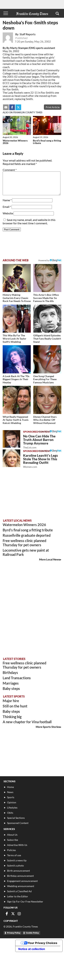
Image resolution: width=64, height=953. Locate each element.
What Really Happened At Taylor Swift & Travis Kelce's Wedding (15, 419)
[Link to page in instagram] (19, 913)
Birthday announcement (20, 875)
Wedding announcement (20, 886)
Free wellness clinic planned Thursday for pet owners (24, 542)
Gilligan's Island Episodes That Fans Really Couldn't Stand (47, 338)
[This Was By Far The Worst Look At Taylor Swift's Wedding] (17, 319)
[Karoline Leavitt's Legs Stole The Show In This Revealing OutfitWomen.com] (11, 458)
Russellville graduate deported (26, 535)
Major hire (11, 701)
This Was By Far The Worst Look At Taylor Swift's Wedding (14, 338)
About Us (12, 834)
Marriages (11, 683)
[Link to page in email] (6, 107)
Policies (11, 850)
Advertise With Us (17, 844)
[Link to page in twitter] (18, 107)
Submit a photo (15, 865)
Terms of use (14, 855)
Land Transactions (17, 678)
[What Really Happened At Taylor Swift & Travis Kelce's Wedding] (17, 400)
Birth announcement (18, 870)
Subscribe (12, 839)
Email (7, 206)
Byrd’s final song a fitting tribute (47, 142)
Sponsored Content (17, 822)
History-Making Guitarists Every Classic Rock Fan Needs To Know (17, 297)
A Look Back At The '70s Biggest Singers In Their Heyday (16, 379)
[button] (57, 13)
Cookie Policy (32, 933)
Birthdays (10, 672)
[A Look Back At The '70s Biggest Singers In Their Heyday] (17, 359)
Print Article (53, 107)
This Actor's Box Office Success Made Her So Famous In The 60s (46, 297)
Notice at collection (31, 949)
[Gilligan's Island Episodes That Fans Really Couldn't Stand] (47, 319)
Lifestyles (12, 807)
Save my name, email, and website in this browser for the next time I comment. (29, 221)
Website (8, 213)
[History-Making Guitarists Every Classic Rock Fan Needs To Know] (17, 278)
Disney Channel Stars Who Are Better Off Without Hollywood (45, 419)
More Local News (49, 559)
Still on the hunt (15, 706)
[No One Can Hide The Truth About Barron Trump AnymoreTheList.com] (11, 439)
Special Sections (16, 817)
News (10, 792)
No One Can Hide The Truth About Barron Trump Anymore (39, 441)
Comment (10, 169)
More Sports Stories (48, 726)
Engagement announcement (22, 880)
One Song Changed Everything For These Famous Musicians (45, 379)
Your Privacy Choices (42, 943)
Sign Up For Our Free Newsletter (25, 901)
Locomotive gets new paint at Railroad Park (26, 552)
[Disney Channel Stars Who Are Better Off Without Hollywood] (47, 400)
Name (7, 200)
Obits (10, 812)
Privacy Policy (13, 933)
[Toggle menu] (5, 13)
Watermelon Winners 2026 (15, 142)
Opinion (11, 802)
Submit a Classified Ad (19, 891)
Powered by (44, 260)
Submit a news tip (16, 860)
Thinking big (12, 717)
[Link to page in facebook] (12, 107)
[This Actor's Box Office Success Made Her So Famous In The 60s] (47, 278)
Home (10, 786)
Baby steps (11, 688)
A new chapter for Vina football (27, 722)
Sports (10, 797)
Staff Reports (28, 34)
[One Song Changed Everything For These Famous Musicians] (47, 359)
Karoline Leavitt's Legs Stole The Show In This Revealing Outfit (40, 461)
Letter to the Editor (17, 896)
